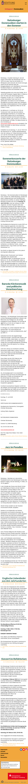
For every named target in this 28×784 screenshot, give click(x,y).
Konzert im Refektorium (14, 658)
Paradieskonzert (21, 565)
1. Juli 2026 (20, 28)
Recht (2, 755)
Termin (4, 147)
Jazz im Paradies (14, 447)
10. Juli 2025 (20, 167)
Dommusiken (8, 146)
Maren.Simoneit (10, 584)
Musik (25, 271)
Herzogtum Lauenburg (14, 271)
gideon (13, 436)
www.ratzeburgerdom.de (7, 429)
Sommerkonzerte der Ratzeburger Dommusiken (14, 161)
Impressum (4, 749)
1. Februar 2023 (21, 661)
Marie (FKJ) (11, 167)
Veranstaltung (9, 147)
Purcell (22, 743)
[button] (2, 781)
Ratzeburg (21, 146)
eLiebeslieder (12, 646)
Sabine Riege (12, 28)
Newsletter (4, 757)
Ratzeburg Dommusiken (13, 272)
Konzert (17, 146)
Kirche (13, 146)
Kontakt (3, 751)
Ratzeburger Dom (12, 567)
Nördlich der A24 (14, 16)
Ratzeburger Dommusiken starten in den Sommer (14, 23)
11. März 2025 (20, 450)
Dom (3, 146)
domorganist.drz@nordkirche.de (9, 123)
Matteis (18, 743)
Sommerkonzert (23, 272)
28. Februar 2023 (21, 584)
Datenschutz (4, 753)
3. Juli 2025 (20, 292)
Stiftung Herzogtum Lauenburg (12, 782)
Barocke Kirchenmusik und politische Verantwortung (14, 286)
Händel (10, 743)
